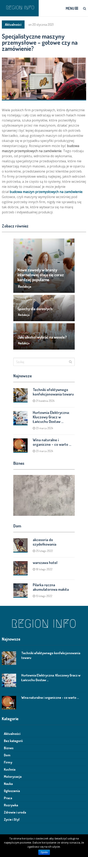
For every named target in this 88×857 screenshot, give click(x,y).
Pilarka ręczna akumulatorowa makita (51, 587)
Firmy (8, 762)
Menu (70, 8)
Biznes (9, 748)
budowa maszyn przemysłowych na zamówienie (46, 191)
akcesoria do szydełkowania (44, 541)
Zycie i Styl (11, 819)
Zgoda (44, 852)
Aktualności (13, 24)
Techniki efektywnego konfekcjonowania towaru (53, 391)
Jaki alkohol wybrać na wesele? (42, 337)
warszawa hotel (45, 562)
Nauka (8, 784)
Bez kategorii (13, 741)
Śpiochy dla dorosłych (34, 308)
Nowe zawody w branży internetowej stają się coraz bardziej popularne (40, 274)
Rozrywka (11, 805)
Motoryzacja (12, 777)
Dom (7, 755)
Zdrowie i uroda (15, 812)
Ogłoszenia (12, 791)
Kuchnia (9, 769)
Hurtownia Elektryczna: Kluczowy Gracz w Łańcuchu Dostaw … (51, 417)
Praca (8, 798)
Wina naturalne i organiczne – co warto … (52, 442)
